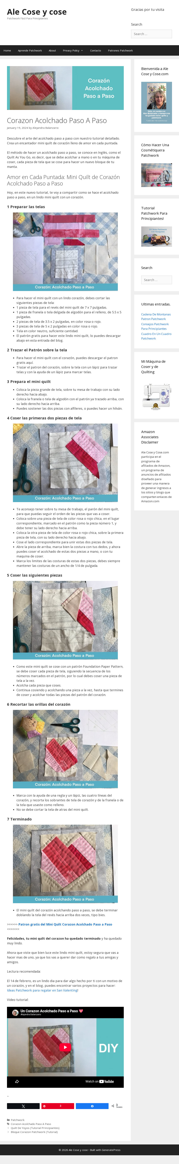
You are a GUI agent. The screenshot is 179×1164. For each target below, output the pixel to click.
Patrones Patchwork (120, 50)
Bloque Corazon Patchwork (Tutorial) (34, 1132)
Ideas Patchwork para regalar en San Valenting (42, 990)
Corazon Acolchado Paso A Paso (31, 1124)
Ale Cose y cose (37, 11)
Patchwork (17, 1120)
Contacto (95, 50)
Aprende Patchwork (30, 50)
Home (7, 50)
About (52, 50)
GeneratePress (111, 1150)
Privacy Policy (71, 50)
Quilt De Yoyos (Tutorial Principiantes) (35, 1128)
